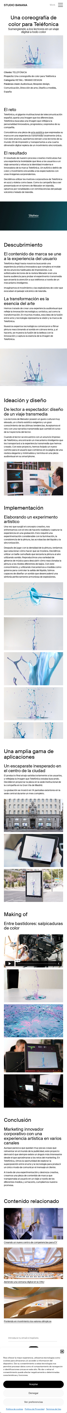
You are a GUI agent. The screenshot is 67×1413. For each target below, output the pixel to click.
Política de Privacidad (34, 1409)
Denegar (33, 1393)
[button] (62, 1351)
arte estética (37, 132)
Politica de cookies (14, 1409)
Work (52, 4)
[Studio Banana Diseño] (15, 5)
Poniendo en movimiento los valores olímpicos (27, 1321)
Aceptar (33, 1384)
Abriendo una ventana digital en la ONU (24, 1281)
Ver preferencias (33, 1402)
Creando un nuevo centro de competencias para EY (30, 1242)
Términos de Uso (53, 1409)
